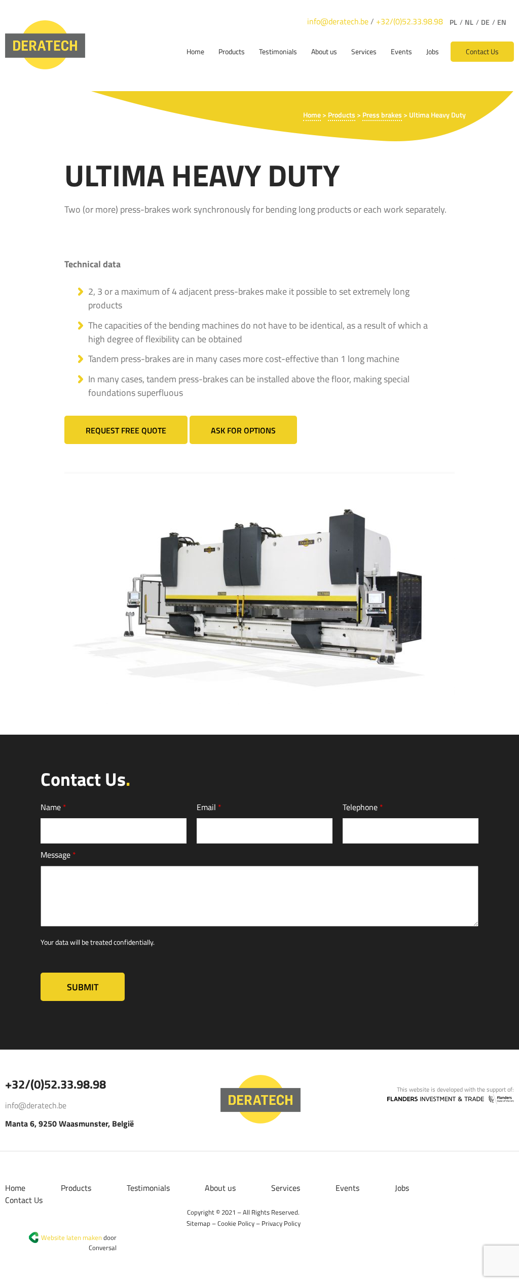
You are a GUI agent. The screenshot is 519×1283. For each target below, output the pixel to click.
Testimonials (278, 51)
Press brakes (382, 114)
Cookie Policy (235, 1223)
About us (324, 51)
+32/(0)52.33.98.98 (409, 21)
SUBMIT (82, 987)
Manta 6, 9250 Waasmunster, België (69, 1123)
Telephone (363, 807)
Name (53, 807)
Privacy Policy (281, 1223)
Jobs (432, 51)
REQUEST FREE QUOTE (126, 430)
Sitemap (198, 1223)
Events (401, 51)
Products (231, 51)
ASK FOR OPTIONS (243, 430)
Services (364, 51)
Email (209, 807)
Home (195, 51)
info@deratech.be (337, 21)
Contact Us (482, 51)
